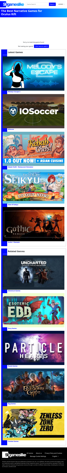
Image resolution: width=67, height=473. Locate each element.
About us (39, 453)
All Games (30, 453)
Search (52, 4)
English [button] (55, 456)
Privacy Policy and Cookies (53, 453)
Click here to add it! (41, 46)
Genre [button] (60, 4)
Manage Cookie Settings (38, 456)
